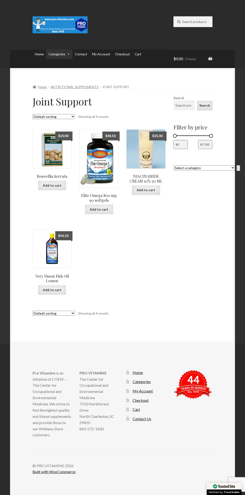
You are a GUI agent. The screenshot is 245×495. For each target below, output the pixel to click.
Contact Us (142, 418)
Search (178, 98)
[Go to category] (238, 168)
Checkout (122, 54)
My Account (101, 54)
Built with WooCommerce (54, 471)
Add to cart (52, 185)
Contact (81, 54)
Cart (138, 54)
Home (39, 54)
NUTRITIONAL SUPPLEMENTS (75, 87)
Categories (57, 54)
